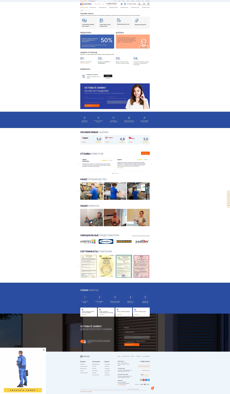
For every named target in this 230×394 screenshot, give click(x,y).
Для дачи (94, 372)
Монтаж (129, 301)
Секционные (107, 364)
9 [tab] (117, 173)
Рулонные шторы (93, 7)
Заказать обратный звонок (144, 366)
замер (101, 301)
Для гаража (94, 370)
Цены (119, 0)
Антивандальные (95, 364)
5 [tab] (114, 173)
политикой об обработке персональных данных (93, 103)
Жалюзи (83, 361)
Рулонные (82, 364)
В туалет (94, 366)
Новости (133, 356)
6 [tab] (115, 173)
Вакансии (124, 384)
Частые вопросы (146, 356)
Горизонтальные (83, 366)
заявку (84, 302)
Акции (123, 0)
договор (118, 301)
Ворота (107, 361)
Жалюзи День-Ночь (103, 7)
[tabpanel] (97, 164)
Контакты (148, 0)
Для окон (94, 368)
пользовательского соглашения (86, 391)
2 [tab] (112, 173)
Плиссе (81, 370)
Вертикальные (83, 368)
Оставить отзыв (125, 356)
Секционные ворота (146, 7)
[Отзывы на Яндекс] (145, 375)
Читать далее (120, 167)
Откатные (107, 366)
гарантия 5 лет (145, 302)
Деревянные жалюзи (113, 7)
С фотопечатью (95, 374)
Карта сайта (120, 384)
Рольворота (107, 374)
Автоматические (84, 372)
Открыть (108, 75)
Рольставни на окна (124, 7)
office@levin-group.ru (146, 370)
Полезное (138, 0)
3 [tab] (113, 173)
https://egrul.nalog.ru (84, 63)
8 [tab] (116, 173)
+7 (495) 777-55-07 (112, 3)
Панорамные (107, 370)
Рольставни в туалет (135, 7)
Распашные (107, 368)
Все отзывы (145, 153)
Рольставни (96, 361)
